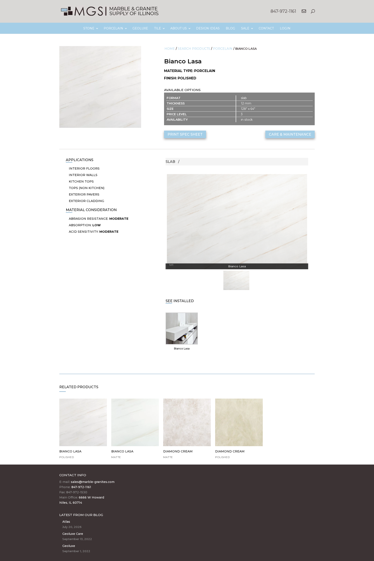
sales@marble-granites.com (92, 482)
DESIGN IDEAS (208, 28)
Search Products (194, 49)
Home (169, 49)
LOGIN (285, 28)
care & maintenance (290, 134)
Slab (170, 162)
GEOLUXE (140, 28)
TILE (157, 28)
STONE (88, 28)
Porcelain (222, 49)
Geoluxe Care (72, 534)
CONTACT (266, 28)
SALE (245, 28)
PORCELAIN (113, 28)
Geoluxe (68, 546)
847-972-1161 (283, 11)
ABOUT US (178, 28)
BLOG (230, 28)
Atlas (66, 522)
